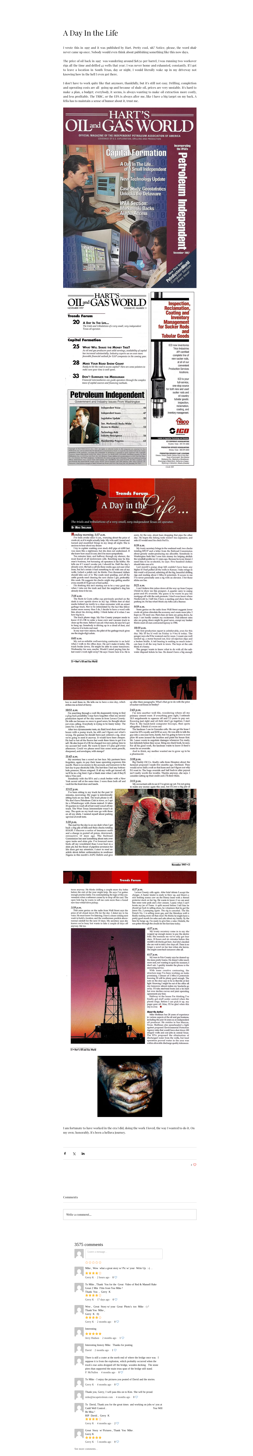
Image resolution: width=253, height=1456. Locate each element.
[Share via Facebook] (65, 1153)
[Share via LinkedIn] (83, 1153)
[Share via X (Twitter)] (74, 1153)
